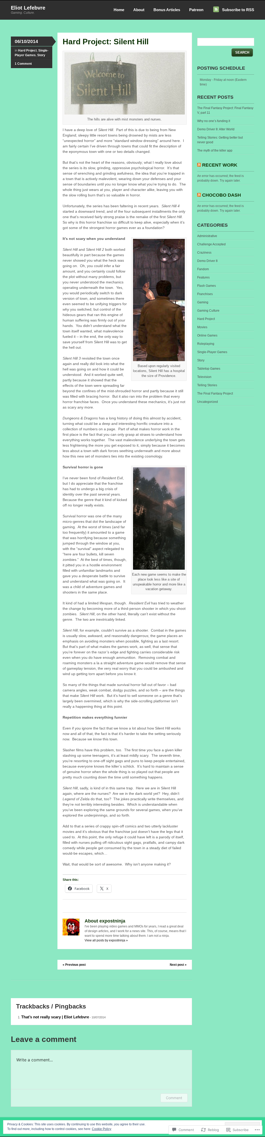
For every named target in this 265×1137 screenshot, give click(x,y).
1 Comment (23, 64)
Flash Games (206, 286)
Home (119, 10)
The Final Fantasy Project (215, 393)
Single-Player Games (212, 352)
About (138, 10)
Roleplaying (205, 344)
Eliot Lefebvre (28, 8)
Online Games (207, 335)
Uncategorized (207, 402)
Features (203, 277)
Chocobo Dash (221, 195)
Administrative (207, 236)
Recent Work (219, 165)
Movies (202, 327)
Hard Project (27, 50)
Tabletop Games (208, 368)
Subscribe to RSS (238, 10)
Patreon (196, 10)
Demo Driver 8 (207, 261)
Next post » (178, 965)
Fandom (203, 269)
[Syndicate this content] (199, 165)
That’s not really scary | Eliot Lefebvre (55, 1017)
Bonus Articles (166, 10)
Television (204, 377)
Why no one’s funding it (213, 121)
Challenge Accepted (211, 244)
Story (41, 55)
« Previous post (74, 965)
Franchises (205, 294)
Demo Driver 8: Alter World (215, 129)
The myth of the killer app (214, 150)
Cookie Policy (101, 1129)
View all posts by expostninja (106, 940)
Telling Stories (207, 385)
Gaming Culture (208, 310)
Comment (174, 1098)
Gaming (202, 302)
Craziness (204, 252)
